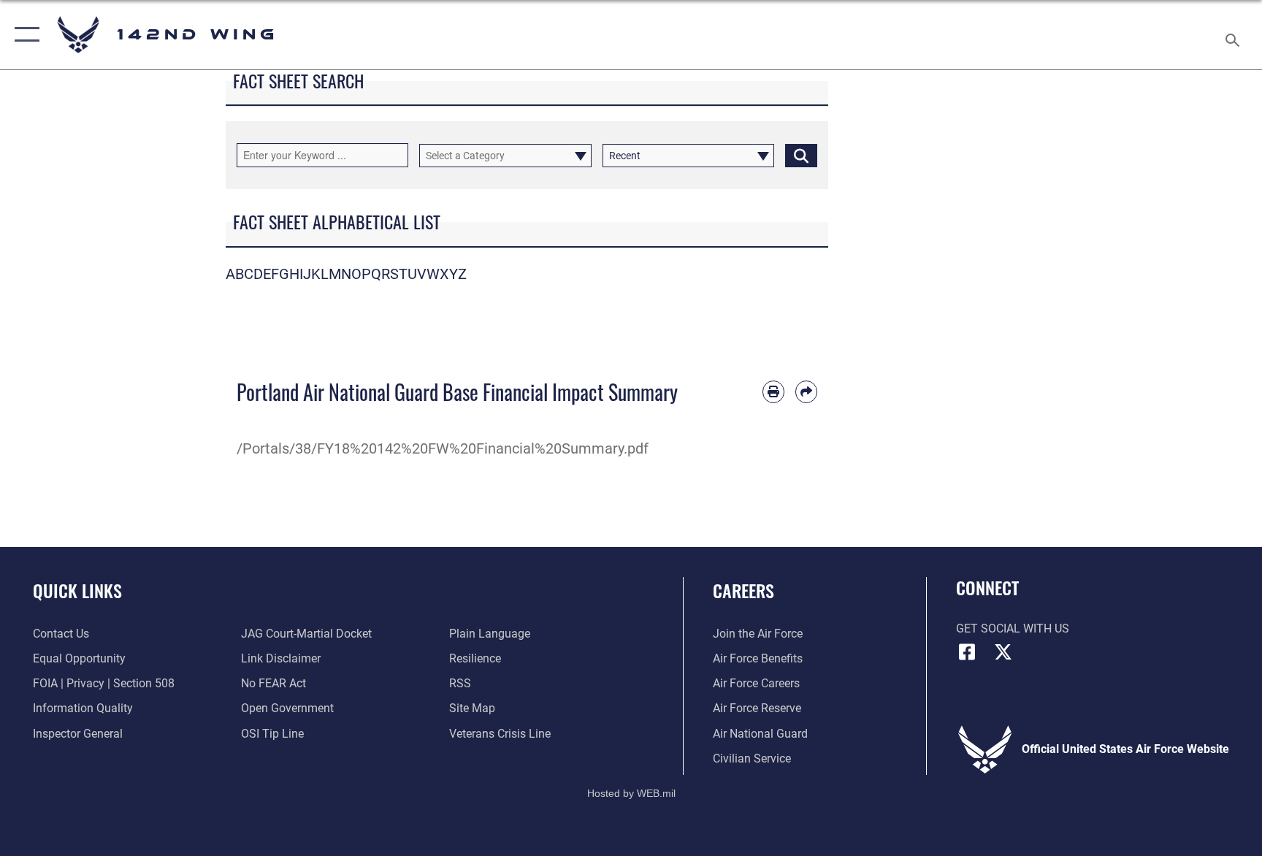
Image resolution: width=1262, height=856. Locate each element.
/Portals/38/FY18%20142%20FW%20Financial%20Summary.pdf (443, 448)
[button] (23, 34)
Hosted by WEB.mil (631, 793)
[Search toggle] (1234, 35)
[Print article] (773, 391)
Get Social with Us (1012, 628)
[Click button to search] (801, 155)
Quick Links (77, 590)
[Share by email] (806, 391)
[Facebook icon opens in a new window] (967, 652)
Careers (743, 590)
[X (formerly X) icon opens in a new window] (1003, 652)
